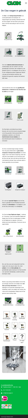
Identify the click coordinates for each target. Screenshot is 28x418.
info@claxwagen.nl (8, 393)
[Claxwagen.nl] (15, 3)
